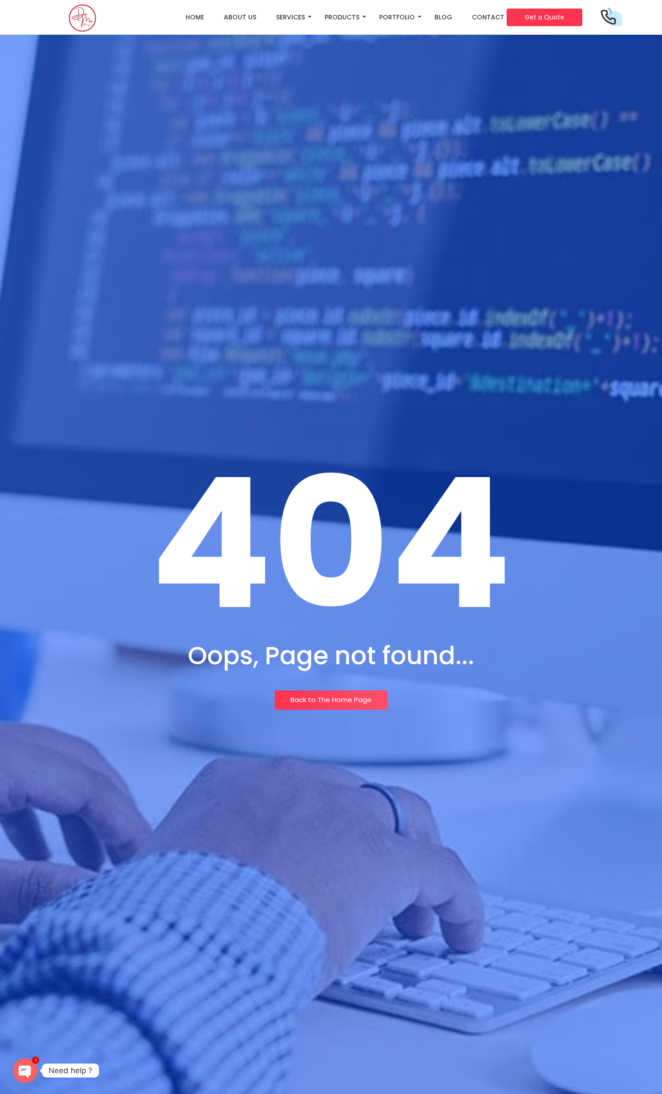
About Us (240, 17)
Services (290, 17)
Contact (488, 17)
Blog (443, 17)
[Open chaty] (25, 1070)
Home (195, 17)
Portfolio (397, 17)
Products (342, 17)
